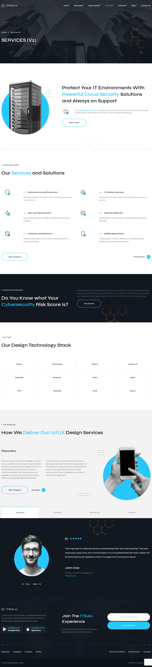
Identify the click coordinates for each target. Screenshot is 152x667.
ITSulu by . (12, 663)
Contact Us (146, 5)
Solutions (122, 5)
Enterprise (78, 5)
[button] (26, 584)
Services (108, 5)
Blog (133, 5)
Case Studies (94, 5)
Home (66, 5)
